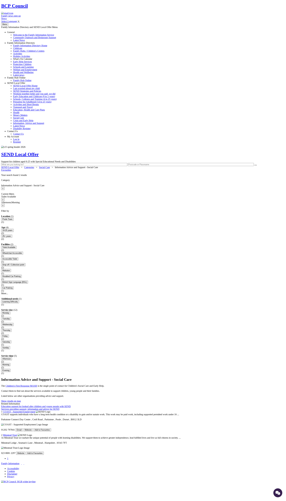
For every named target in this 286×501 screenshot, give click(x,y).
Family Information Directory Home (30, 45)
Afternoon (6, 359)
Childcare (17, 48)
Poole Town (7, 219)
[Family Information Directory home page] (18, 481)
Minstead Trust (10, 435)
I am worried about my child (26, 88)
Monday (5, 313)
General (31, 36)
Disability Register (22, 128)
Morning (5, 364)
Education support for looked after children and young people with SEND (36, 406)
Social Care (18, 118)
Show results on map (11, 401)
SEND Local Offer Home (25, 85)
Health (16, 112)
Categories (29, 167)
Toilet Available (8, 247)
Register (17, 142)
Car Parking (7, 288)
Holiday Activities (21, 56)
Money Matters (20, 115)
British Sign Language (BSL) (14, 282)
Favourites (6, 170)
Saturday (6, 342)
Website (28, 430)
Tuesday (6, 319)
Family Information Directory (27, 59)
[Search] (255, 165)
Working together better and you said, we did (34, 93)
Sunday (5, 348)
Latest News (19, 40)
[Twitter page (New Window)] (21, 463)
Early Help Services (22, 61)
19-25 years (7, 230)
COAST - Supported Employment (19, 411)
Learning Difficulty (10, 302)
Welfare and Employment (25, 69)
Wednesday (7, 324)
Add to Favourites (42, 430)
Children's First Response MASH (21, 386)
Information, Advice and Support (28, 123)
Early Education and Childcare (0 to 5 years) (34, 96)
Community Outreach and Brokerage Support (34, 37)
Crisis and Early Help (23, 120)
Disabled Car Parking (11, 276)
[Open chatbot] (277, 492)
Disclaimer (12, 474)
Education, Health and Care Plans (29, 110)
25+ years (6, 236)
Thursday (6, 330)
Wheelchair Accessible (12, 253)
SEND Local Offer (32, 106)
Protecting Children (22, 64)
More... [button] (4, 293)
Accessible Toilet (9, 259)
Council (14, 5)
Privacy (10, 476)
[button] (143, 175)
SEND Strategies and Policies (27, 91)
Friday (5, 336)
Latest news (18, 75)
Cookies (11, 471)
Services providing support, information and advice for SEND (30, 409)
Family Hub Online (19, 79)
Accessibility (13, 468)
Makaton (6, 270)
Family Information (10, 463)
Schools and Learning (23, 67)
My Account (14, 139)
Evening (5, 370)
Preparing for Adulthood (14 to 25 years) (32, 101)
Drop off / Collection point (13, 265)
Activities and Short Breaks (26, 104)
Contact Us (15, 132)
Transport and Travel (23, 107)
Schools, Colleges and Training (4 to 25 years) (35, 99)
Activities (17, 53)
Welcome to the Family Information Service (33, 35)
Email (19, 430)
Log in (16, 139)
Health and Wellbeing (23, 72)
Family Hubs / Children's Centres (28, 51)
